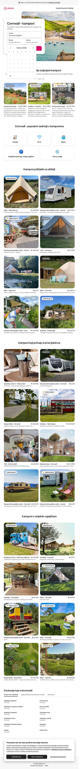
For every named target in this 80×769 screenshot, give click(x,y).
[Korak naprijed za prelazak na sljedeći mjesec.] (33, 48)
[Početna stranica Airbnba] (9, 8)
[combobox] (24, 35)
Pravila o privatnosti (36, 766)
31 (10, 76)
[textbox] (16, 42)
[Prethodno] (35, 79)
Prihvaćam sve (16, 757)
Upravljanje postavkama (58, 757)
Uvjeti (46, 766)
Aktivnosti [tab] (51, 695)
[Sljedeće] (42, 79)
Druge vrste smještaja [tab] (11, 695)
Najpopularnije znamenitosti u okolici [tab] (32, 695)
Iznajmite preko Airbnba (64, 8)
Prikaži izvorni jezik (54, 2)
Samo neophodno (37, 757)
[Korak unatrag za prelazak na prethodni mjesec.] (10, 48)
